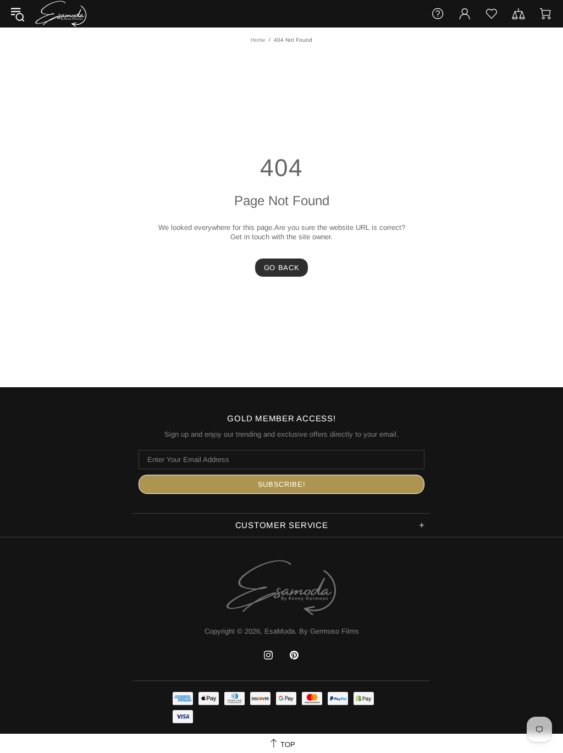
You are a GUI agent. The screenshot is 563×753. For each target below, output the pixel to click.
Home (258, 40)
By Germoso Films (329, 631)
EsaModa (61, 13)
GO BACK (282, 267)
